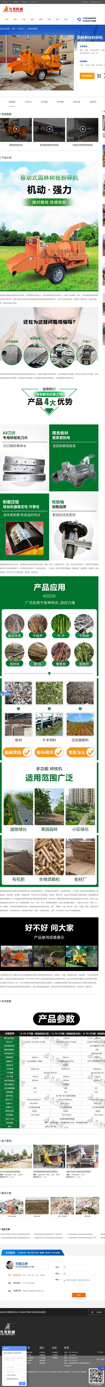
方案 (49, 19)
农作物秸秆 (28, 1360)
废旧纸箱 (28, 1355)
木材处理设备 (32, 29)
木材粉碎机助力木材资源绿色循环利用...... (81, 1234)
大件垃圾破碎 (29, 1358)
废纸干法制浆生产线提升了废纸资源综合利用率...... (15, 1235)
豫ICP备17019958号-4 (57, 1372)
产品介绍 (28, 102)
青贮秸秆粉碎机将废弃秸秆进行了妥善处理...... (49, 1234)
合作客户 (33, 2)
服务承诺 (42, 1360)
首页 (7, 19)
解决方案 (77, 102)
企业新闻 (55, 1352)
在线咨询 (93, 102)
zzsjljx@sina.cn (73, 1358)
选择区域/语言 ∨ (97, 2)
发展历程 (42, 1355)
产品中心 (21, 29)
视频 (32, 19)
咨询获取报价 (87, 76)
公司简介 (42, 1352)
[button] (33, 88)
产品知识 (55, 1355)
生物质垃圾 (28, 1352)
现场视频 (12, 102)
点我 (102, 1368)
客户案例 (60, 102)
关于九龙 (5, 2)
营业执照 (83, 1372)
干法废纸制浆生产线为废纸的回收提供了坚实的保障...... (83, 1238)
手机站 (86, 2)
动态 (57, 19)
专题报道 (55, 1358)
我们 (15, 19)
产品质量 (42, 1358)
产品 (23, 19)
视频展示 (16, 2)
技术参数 (44, 102)
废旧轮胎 (28, 1363)
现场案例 (24, 2)
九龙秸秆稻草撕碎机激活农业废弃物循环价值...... (16, 1238)
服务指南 (42, 1363)
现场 (40, 19)
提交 (79, 1295)
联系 (65, 19)
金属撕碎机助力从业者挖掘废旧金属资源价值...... (50, 1238)
